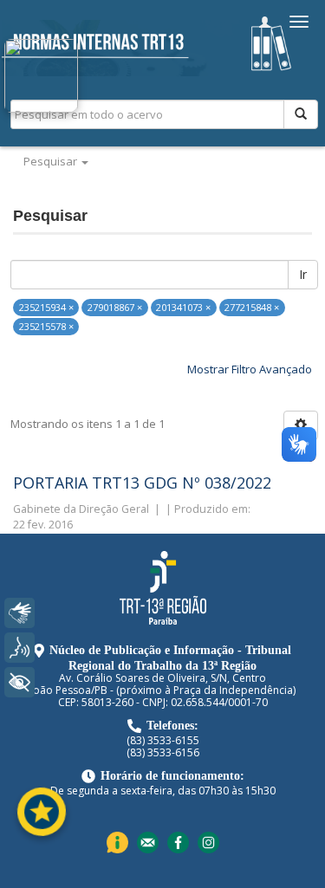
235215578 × (46, 326)
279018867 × (115, 307)
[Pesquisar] (300, 114)
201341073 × (183, 307)
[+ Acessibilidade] (19, 682)
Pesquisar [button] (51, 161)
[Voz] (19, 647)
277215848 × (251, 307)
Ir (303, 274)
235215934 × (46, 307)
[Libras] (19, 613)
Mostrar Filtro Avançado (249, 369)
